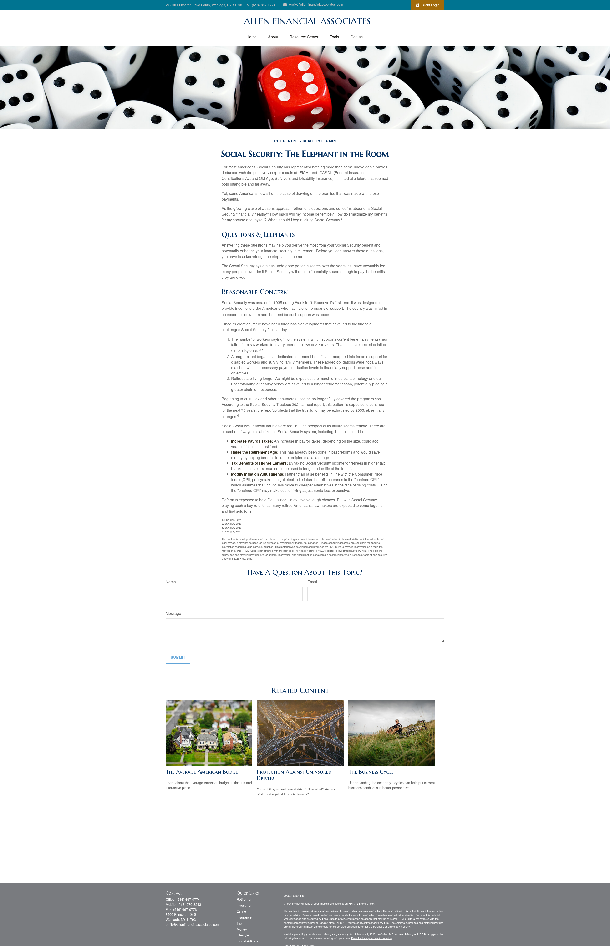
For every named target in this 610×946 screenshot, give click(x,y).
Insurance (244, 917)
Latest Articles (247, 941)
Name (171, 581)
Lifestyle (243, 935)
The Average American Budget (203, 772)
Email (312, 581)
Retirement (245, 899)
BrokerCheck (366, 903)
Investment (245, 905)
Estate (241, 911)
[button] (251, 36)
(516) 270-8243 (189, 904)
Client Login (430, 4)
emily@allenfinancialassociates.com (316, 4)
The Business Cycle (371, 772)
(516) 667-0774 (263, 4)
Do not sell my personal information (371, 938)
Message (173, 613)
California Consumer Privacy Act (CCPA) (403, 934)
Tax (239, 923)
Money (242, 929)
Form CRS (297, 896)
